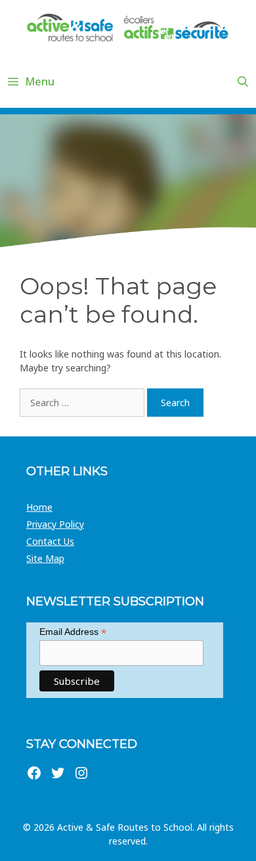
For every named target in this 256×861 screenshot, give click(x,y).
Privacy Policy (55, 524)
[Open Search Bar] (242, 81)
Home (39, 507)
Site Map (45, 558)
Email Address (72, 632)
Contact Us (50, 541)
